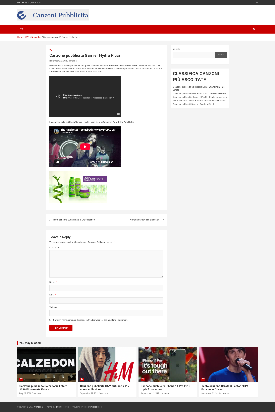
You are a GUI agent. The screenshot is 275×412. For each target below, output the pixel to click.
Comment (54, 247)
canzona (73, 61)
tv (257, 2)
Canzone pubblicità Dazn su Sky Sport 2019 (193, 104)
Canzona (38, 407)
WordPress (96, 407)
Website (53, 307)
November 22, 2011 (58, 61)
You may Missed (30, 343)
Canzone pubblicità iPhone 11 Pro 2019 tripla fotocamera (200, 97)
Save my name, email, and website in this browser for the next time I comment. (90, 320)
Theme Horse (62, 407)
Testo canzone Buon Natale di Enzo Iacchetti (74, 219)
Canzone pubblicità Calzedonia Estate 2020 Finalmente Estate (43, 387)
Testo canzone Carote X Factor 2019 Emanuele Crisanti (199, 100)
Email (52, 294)
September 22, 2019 (89, 393)
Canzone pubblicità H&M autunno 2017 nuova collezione (199, 93)
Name (53, 282)
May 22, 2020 (25, 393)
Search (176, 49)
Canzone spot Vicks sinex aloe (144, 219)
